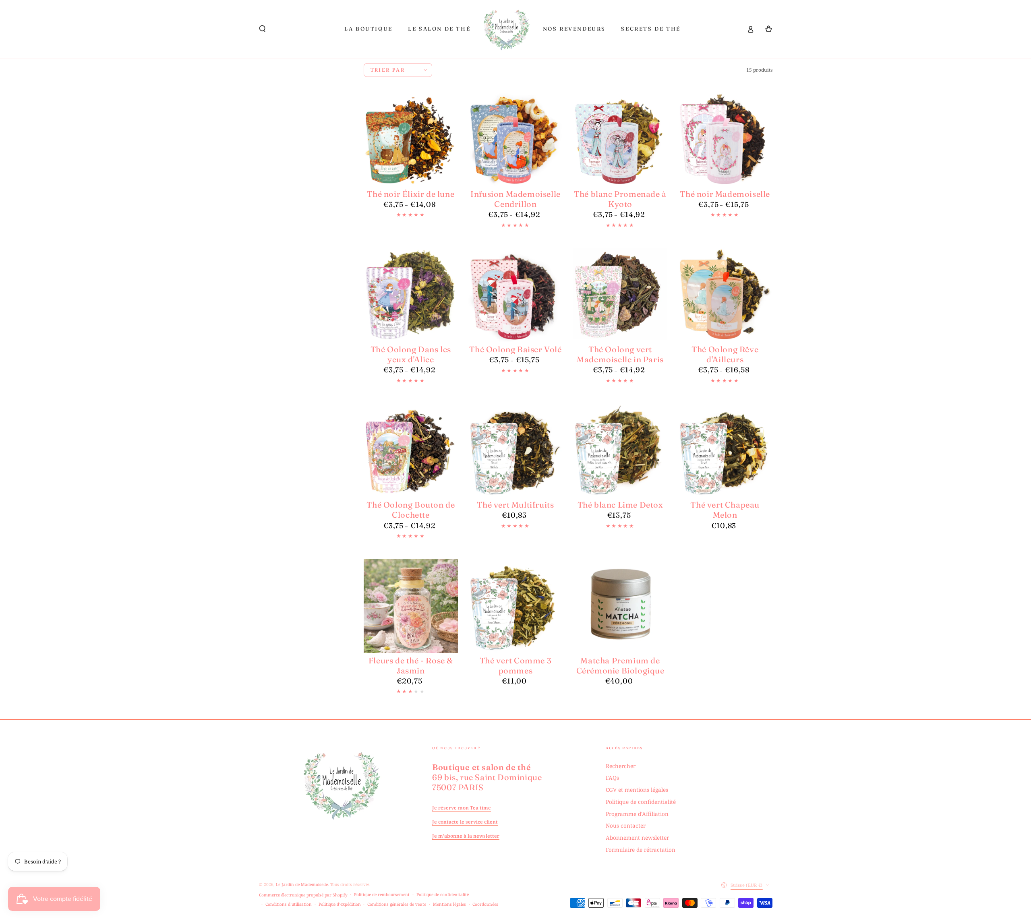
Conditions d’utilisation (288, 904)
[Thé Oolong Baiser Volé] (515, 295)
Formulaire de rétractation (640, 849)
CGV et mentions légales (637, 789)
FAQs (612, 777)
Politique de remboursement (382, 894)
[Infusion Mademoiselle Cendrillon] (515, 139)
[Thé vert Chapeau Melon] (725, 450)
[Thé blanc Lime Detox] (620, 450)
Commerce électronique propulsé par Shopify (303, 895)
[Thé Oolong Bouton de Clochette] (411, 450)
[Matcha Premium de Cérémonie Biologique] (620, 606)
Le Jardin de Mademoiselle (302, 884)
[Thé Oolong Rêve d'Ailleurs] (725, 295)
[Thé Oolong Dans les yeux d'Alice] (411, 295)
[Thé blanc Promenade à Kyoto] (620, 139)
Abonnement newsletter (637, 837)
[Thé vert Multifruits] (515, 450)
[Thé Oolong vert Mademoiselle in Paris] (620, 295)
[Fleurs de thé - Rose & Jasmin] (411, 606)
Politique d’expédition (340, 904)
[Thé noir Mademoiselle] (725, 139)
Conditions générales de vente (396, 904)
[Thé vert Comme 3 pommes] (515, 606)
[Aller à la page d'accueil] (506, 29)
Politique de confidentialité (641, 801)
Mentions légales (449, 904)
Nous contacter (626, 825)
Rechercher (621, 766)
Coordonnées (485, 904)
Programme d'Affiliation (637, 814)
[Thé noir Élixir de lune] (411, 139)
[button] (262, 28)
